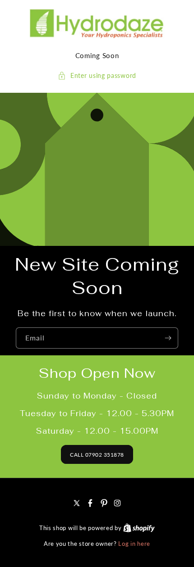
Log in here (134, 543)
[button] (97, 75)
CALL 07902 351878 (97, 454)
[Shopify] (139, 527)
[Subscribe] (168, 338)
